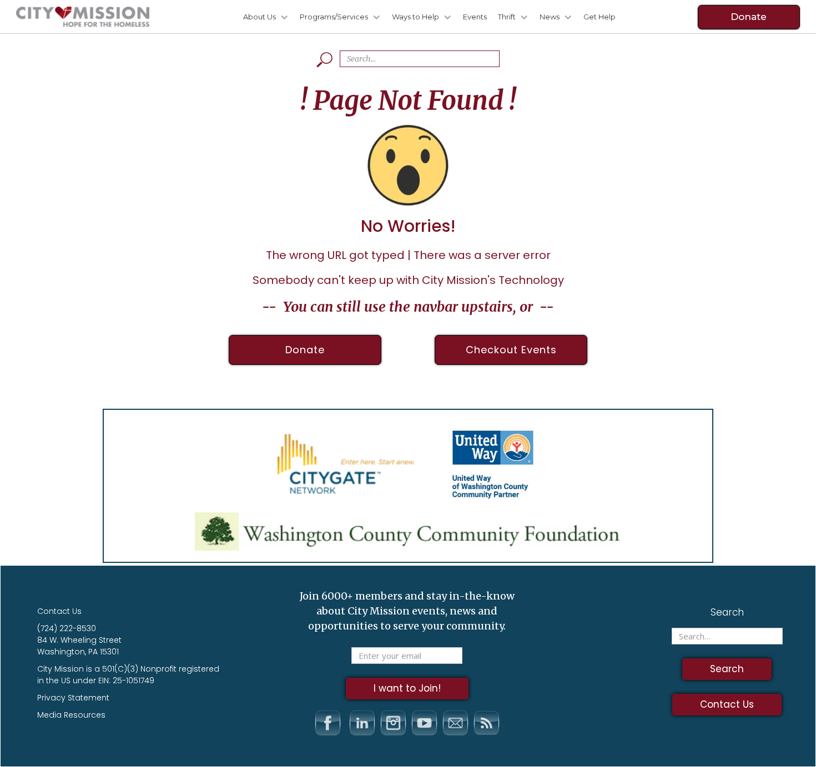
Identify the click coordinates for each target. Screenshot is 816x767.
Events (475, 16)
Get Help (599, 16)
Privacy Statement (73, 697)
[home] (82, 17)
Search (727, 612)
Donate (749, 16)
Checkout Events (511, 350)
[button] (260, 17)
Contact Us (59, 611)
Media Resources (71, 714)
